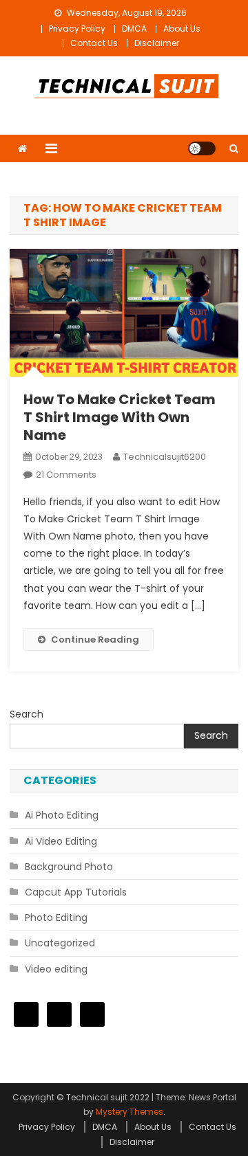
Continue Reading (95, 639)
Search (26, 714)
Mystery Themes (129, 1112)
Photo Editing (56, 917)
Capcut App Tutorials (76, 892)
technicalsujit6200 (164, 456)
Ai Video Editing (61, 841)
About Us (181, 28)
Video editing (56, 969)
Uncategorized (60, 943)
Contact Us (94, 43)
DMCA (134, 28)
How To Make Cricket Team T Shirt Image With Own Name (119, 417)
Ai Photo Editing (62, 815)
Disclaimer (156, 43)
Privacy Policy (77, 28)
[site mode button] (202, 148)
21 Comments (66, 474)
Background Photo (69, 867)
